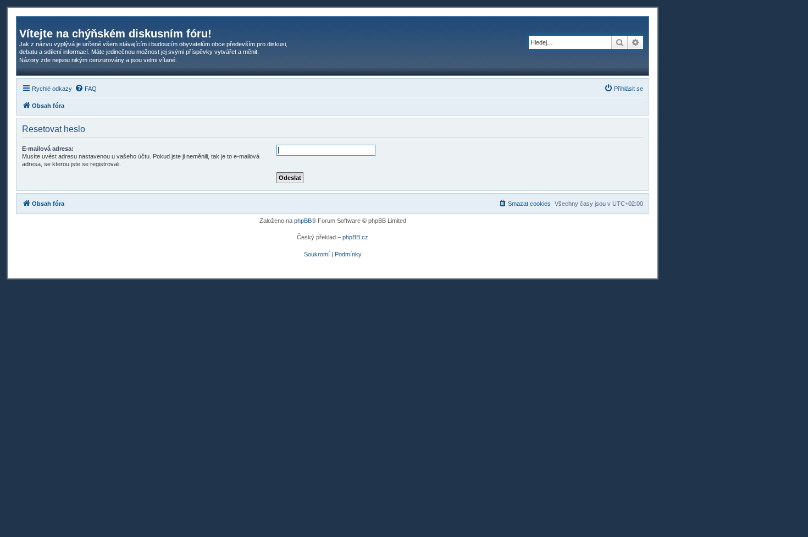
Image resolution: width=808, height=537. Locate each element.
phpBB (303, 220)
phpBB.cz (355, 237)
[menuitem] (86, 88)
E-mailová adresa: (48, 148)
